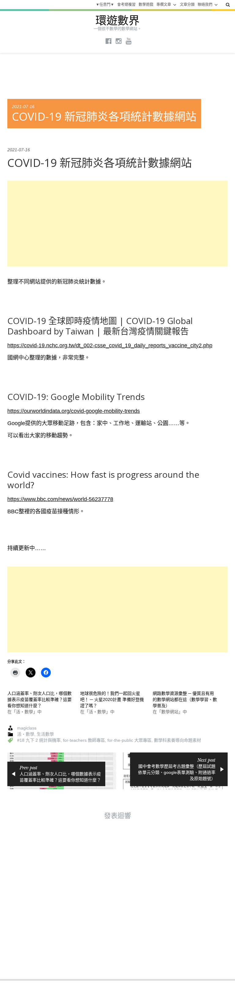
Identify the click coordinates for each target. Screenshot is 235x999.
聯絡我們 (205, 4)
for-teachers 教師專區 (84, 740)
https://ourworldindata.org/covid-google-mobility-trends (73, 411)
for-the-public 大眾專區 (129, 740)
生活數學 (45, 734)
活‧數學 (25, 734)
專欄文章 (163, 4)
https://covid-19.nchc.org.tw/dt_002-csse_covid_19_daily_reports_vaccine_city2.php (109, 345)
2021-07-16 (23, 106)
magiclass (26, 728)
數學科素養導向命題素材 (177, 740)
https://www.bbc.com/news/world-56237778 (60, 499)
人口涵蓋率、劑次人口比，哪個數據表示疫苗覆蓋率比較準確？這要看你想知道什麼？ (39, 699)
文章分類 (187, 4)
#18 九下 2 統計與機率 (39, 740)
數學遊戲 (146, 4)
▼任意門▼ (105, 4)
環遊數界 (117, 20)
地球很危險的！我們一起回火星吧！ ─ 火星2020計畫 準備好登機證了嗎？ (112, 699)
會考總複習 (126, 4)
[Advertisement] (117, 223)
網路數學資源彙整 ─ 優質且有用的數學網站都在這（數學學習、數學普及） (185, 699)
